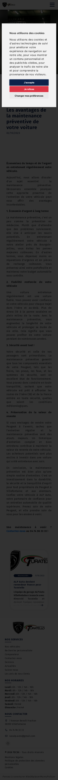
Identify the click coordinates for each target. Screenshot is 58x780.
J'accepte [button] (29, 82)
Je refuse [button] (29, 89)
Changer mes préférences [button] (29, 95)
